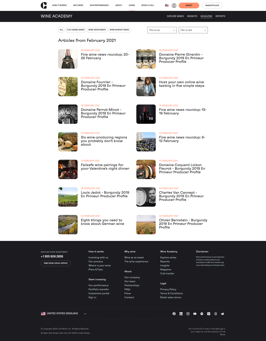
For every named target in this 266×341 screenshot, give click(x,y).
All (61, 30)
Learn (132, 5)
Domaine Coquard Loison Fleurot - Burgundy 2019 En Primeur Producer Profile (182, 168)
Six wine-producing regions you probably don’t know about (104, 141)
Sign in (92, 297)
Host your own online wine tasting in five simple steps (181, 84)
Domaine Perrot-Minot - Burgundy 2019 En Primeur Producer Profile (103, 113)
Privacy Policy (168, 289)
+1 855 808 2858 (52, 256)
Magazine (206, 16)
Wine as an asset (134, 257)
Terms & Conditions (171, 293)
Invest (189, 5)
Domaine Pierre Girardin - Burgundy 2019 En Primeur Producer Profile (181, 58)
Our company (132, 277)
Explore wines (168, 257)
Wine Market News (119, 30)
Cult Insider (167, 273)
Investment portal (99, 293)
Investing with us (98, 257)
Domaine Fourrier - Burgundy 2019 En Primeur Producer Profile (103, 85)
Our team (129, 281)
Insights (192, 16)
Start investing (97, 279)
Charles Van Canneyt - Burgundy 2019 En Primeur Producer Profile (181, 196)
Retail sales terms (170, 297)
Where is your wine (100, 265)
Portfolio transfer (99, 289)
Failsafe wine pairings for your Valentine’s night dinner (105, 166)
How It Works (59, 5)
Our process (96, 261)
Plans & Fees (96, 269)
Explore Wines (175, 16)
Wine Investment (97, 30)
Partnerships (131, 285)
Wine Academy (168, 251)
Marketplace (212, 5)
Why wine (78, 5)
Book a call (147, 5)
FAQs (127, 289)
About (118, 5)
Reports (220, 16)
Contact (129, 297)
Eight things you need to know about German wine (102, 222)
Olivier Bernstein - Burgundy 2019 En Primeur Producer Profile (183, 223)
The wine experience (136, 261)
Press (127, 293)
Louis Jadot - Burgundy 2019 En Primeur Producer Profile (105, 194)
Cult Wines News (76, 30)
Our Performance (99, 5)
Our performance (99, 285)
